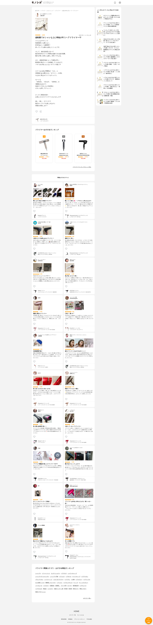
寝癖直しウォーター (50, 582)
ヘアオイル (68, 576)
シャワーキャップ (72, 573)
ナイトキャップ (76, 576)
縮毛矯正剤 (76, 585)
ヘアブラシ (67, 579)
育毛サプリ (76, 588)
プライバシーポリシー (79, 619)
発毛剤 (70, 588)
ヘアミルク (62, 576)
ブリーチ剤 (63, 585)
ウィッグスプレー (83, 582)
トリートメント (46, 573)
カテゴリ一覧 (72, 615)
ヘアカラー (46, 585)
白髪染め (52, 585)
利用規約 (70, 619)
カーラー (69, 585)
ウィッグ (75, 582)
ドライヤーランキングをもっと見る (82, 167)
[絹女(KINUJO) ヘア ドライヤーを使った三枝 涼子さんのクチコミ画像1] (41, 24)
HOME (76, 611)
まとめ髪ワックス (40, 582)
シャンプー (38, 573)
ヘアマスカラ (38, 588)
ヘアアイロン (84, 576)
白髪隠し (57, 585)
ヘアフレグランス (68, 582)
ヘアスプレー (78, 579)
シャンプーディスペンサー (42, 576)
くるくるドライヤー (58, 579)
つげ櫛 (73, 579)
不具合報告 (89, 619)
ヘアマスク (64, 573)
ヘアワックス (86, 579)
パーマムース (38, 585)
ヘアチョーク (83, 585)
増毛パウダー (83, 588)
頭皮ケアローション (40, 591)
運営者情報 (63, 619)
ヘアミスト (59, 582)
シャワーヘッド (48, 579)
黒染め (45, 588)
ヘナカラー (50, 588)
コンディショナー (55, 573)
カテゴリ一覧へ (87, 598)
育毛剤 (66, 588)
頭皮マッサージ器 (58, 588)
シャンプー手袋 (54, 576)
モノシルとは (80, 615)
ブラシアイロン (39, 579)
